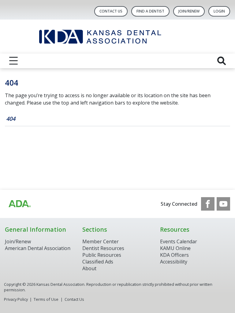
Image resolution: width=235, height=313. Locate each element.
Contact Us (110, 11)
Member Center (100, 241)
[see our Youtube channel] (223, 204)
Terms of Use (46, 299)
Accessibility (173, 261)
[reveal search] (221, 60)
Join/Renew (189, 11)
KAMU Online (175, 248)
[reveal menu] (13, 60)
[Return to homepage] (118, 36)
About (89, 268)
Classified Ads (97, 261)
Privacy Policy (16, 299)
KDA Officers (174, 255)
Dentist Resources (103, 248)
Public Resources (101, 255)
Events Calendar (178, 241)
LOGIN (219, 11)
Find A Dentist (150, 11)
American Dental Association (37, 248)
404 (10, 118)
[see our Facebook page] (207, 204)
